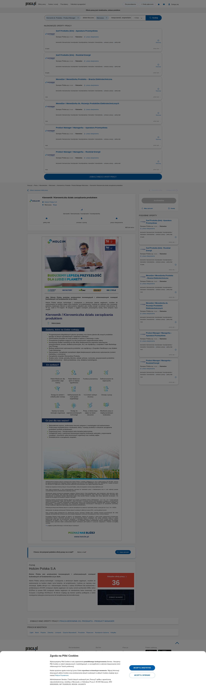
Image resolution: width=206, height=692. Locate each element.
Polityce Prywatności (62, 675)
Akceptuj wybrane (142, 675)
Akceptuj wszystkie (142, 668)
